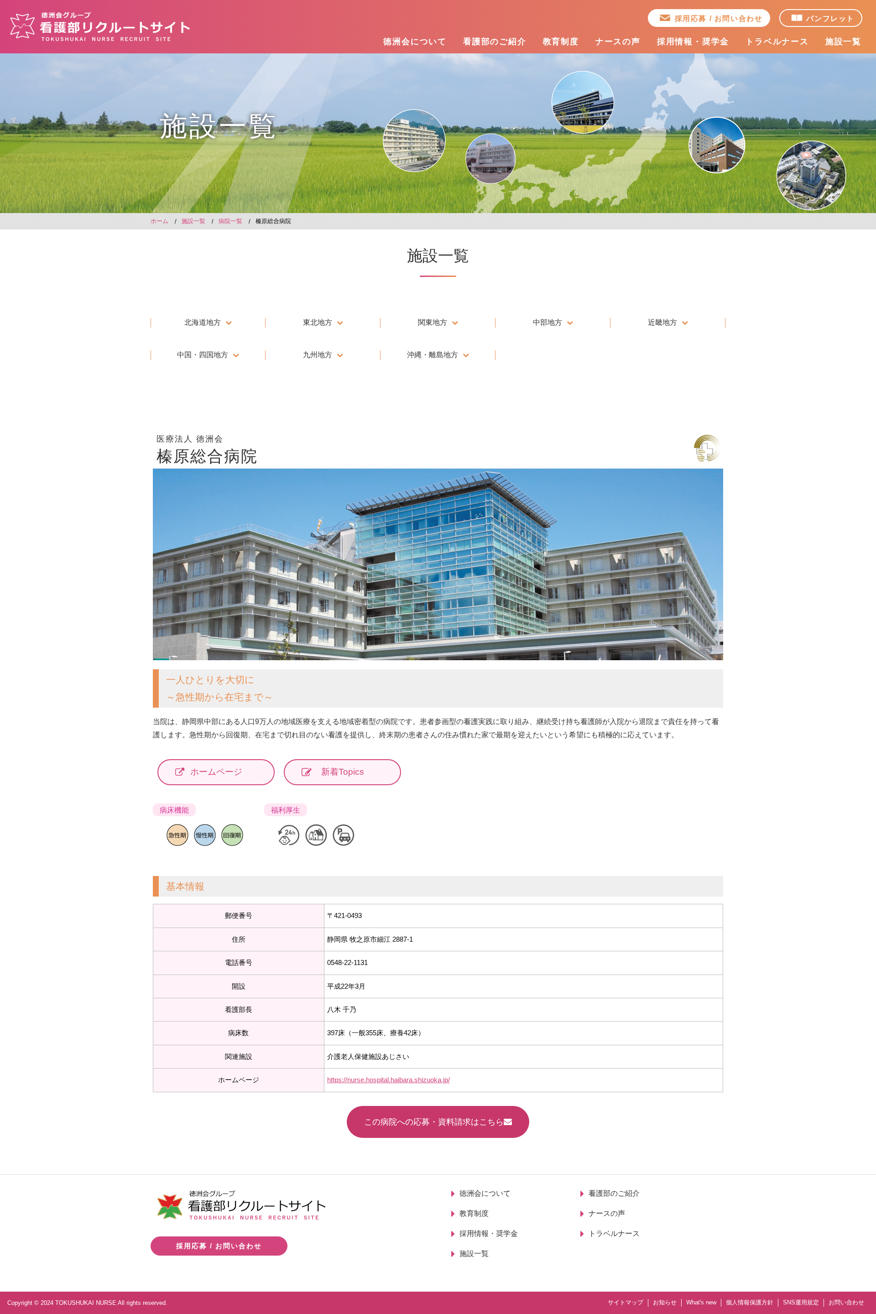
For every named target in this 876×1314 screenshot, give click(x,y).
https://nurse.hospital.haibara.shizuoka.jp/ (388, 1080)
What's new (701, 1302)
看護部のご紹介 (495, 41)
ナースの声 (618, 41)
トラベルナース (777, 41)
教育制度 (561, 41)
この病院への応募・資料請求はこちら (434, 1121)
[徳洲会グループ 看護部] (100, 26)
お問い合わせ (846, 1302)
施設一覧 (843, 41)
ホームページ (216, 772)
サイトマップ (625, 1302)
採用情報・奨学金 (693, 41)
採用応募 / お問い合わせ (719, 18)
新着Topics (342, 772)
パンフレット (830, 18)
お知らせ (665, 1302)
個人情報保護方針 (749, 1302)
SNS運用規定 (801, 1302)
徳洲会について (415, 41)
